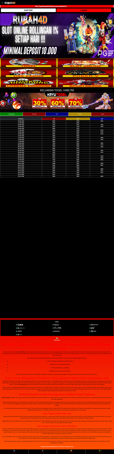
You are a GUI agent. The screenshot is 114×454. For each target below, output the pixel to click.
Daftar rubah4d (5, 397)
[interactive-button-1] (28, 62)
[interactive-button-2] (85, 62)
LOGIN (84, 10)
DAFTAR (28, 10)
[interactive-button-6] (85, 82)
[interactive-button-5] (28, 82)
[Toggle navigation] (2, 3)
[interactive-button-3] (28, 72)
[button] (3, 35)
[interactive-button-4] (85, 72)
